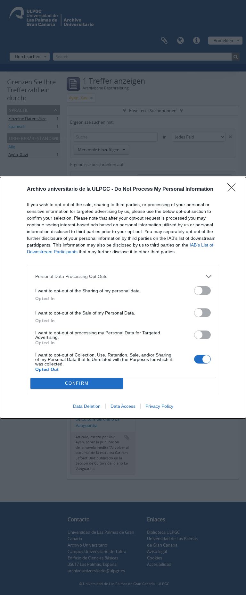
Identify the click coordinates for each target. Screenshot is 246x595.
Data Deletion (87, 406)
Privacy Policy (159, 406)
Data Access (123, 406)
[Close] (233, 189)
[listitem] (123, 276)
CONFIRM (77, 383)
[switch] (202, 290)
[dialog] (123, 297)
